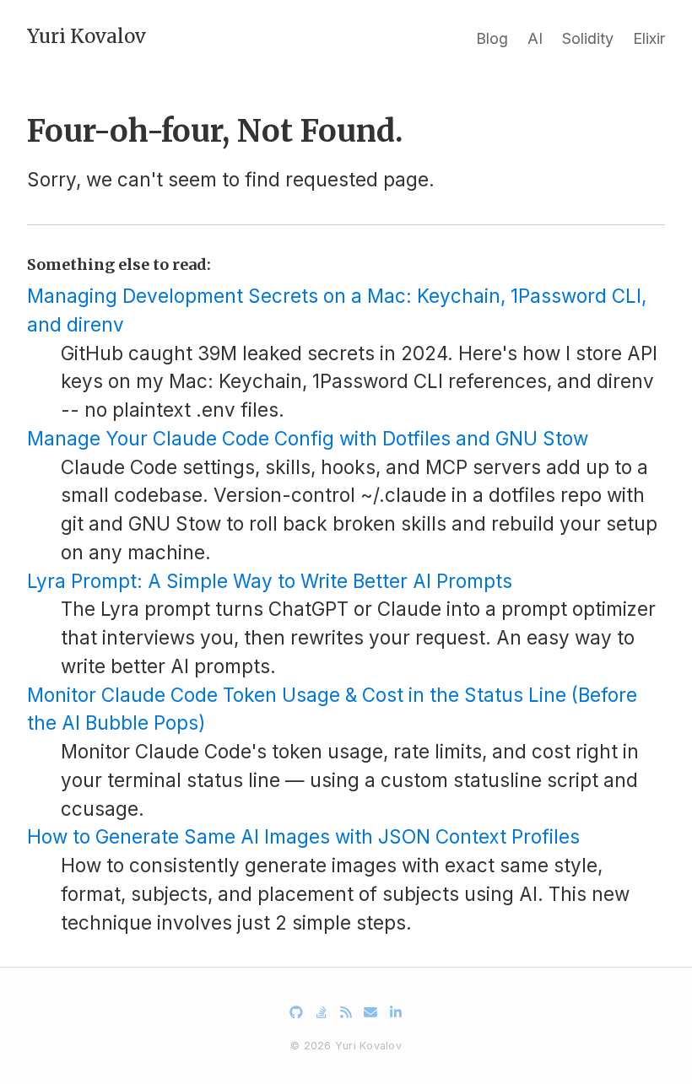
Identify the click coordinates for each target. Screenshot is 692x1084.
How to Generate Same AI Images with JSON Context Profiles (303, 836)
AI (535, 38)
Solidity (588, 38)
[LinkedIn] (396, 1012)
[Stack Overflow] (321, 1012)
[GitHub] (296, 1012)
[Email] (370, 1012)
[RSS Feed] (346, 1012)
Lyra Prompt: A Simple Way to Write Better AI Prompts (269, 580)
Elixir (649, 38)
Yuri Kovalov (86, 36)
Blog (492, 38)
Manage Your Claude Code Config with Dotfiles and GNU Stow (307, 438)
